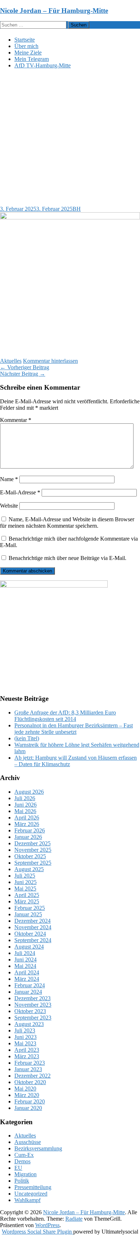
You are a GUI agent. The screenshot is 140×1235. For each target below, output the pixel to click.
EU (18, 1168)
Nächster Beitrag (22, 374)
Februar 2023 (29, 1063)
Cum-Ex (24, 1155)
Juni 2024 (25, 959)
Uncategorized (30, 1194)
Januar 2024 (28, 992)
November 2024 (32, 927)
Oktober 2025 (30, 856)
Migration (25, 1174)
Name (9, 479)
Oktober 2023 (30, 1011)
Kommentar (15, 420)
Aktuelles (11, 361)
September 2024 (32, 940)
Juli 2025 (24, 876)
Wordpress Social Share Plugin (37, 1232)
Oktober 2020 (30, 1082)
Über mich (26, 46)
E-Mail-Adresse (20, 492)
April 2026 (26, 817)
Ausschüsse (27, 1142)
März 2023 (26, 1056)
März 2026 (26, 824)
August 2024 (29, 947)
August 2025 (29, 869)
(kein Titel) (26, 738)
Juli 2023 (24, 1030)
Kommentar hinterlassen (50, 361)
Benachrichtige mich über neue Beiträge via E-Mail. (67, 558)
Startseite (24, 40)
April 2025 (26, 895)
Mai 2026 (25, 811)
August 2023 (29, 1024)
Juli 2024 (24, 953)
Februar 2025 (29, 908)
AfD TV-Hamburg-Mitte (42, 65)
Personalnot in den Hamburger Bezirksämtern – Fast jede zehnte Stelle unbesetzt (73, 728)
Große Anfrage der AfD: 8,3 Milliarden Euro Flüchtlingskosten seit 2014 (65, 715)
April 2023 (26, 1050)
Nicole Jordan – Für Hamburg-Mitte (54, 10)
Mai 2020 (25, 1089)
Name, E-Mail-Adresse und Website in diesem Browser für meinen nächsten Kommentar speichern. (67, 522)
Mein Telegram (31, 59)
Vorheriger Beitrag (24, 367)
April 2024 (26, 972)
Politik (21, 1181)
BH (77, 209)
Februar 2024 (29, 985)
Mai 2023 (25, 1043)
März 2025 (26, 901)
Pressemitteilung (32, 1187)
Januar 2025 (28, 914)
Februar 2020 (29, 1101)
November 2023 (32, 1005)
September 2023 (32, 1018)
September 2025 (32, 863)
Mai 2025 (25, 888)
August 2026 (29, 792)
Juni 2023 (25, 1037)
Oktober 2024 (30, 934)
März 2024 (26, 979)
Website (9, 506)
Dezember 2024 (32, 921)
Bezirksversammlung (38, 1148)
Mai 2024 (25, 966)
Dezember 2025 (32, 843)
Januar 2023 (28, 1069)
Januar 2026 (28, 837)
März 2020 (26, 1095)
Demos (22, 1161)
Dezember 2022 (32, 1076)
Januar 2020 (28, 1108)
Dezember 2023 (32, 998)
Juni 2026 (25, 805)
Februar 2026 (29, 830)
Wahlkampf (27, 1200)
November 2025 (32, 850)
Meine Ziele (28, 52)
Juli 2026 (24, 798)
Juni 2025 (25, 882)
